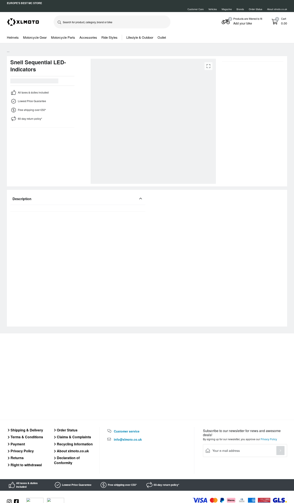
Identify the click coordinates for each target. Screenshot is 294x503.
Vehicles (212, 9)
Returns (17, 457)
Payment (17, 444)
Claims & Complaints (73, 436)
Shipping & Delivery (26, 430)
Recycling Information (74, 444)
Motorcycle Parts (63, 37)
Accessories (88, 37)
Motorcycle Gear (35, 37)
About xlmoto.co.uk (277, 9)
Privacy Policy (22, 450)
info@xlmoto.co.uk (128, 439)
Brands (240, 9)
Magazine (227, 9)
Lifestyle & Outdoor (139, 37)
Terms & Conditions (26, 436)
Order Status (66, 430)
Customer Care (195, 9)
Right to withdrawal (26, 464)
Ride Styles (109, 37)
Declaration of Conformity (67, 460)
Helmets (13, 37)
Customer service (126, 431)
